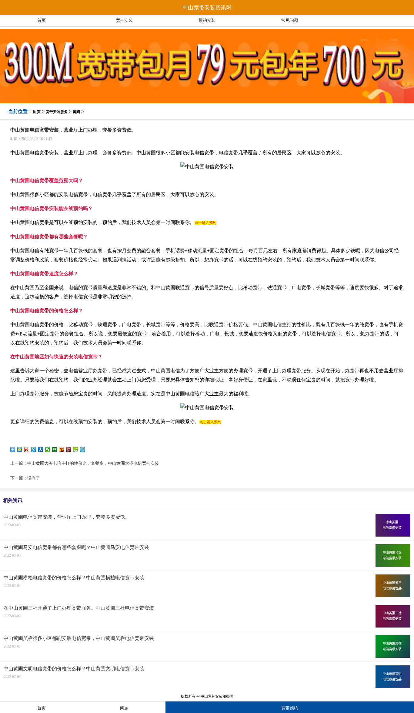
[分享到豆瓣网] (54, 449)
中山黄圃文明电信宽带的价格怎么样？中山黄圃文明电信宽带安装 (74, 668)
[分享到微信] (47, 449)
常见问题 (289, 20)
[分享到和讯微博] (68, 449)
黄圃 (76, 112)
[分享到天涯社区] (82, 449)
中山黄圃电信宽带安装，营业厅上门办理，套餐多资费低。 (67, 517)
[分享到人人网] (40, 449)
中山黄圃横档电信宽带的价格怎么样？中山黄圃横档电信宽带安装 (74, 577)
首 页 (36, 112)
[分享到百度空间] (75, 449)
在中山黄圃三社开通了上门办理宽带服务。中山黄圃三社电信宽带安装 (79, 608)
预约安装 (207, 20)
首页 (41, 20)
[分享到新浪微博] (26, 449)
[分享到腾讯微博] (33, 449)
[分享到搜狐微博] (61, 449)
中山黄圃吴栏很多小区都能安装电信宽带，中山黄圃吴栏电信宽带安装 (79, 638)
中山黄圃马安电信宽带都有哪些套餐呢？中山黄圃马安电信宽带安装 (76, 547)
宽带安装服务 (57, 112)
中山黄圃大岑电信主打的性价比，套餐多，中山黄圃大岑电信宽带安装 (93, 463)
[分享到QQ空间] (19, 449)
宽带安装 (124, 20)
